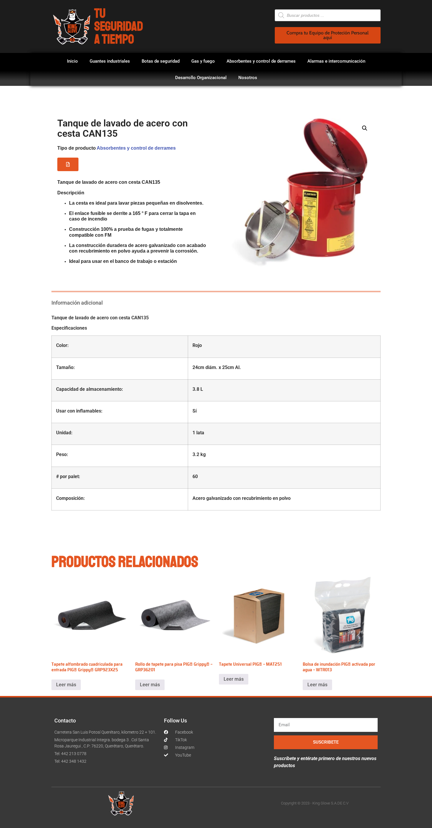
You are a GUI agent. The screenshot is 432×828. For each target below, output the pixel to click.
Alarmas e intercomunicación (336, 61)
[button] (67, 164)
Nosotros (247, 77)
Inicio (72, 61)
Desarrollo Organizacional (201, 77)
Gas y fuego (203, 61)
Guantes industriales (110, 61)
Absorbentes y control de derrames (261, 61)
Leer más (66, 684)
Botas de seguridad (161, 61)
